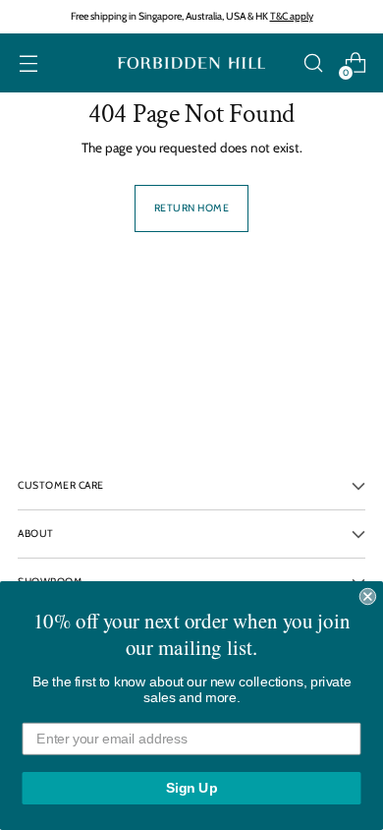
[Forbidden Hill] (191, 63)
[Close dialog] (367, 596)
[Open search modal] (313, 63)
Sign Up (192, 788)
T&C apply (291, 16)
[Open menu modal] (28, 63)
